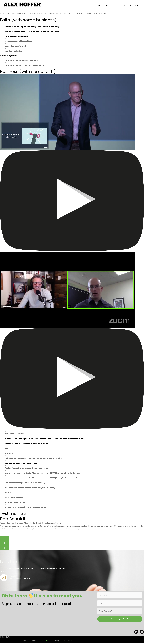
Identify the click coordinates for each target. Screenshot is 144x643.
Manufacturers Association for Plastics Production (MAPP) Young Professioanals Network (44, 478)
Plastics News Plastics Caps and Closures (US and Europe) (30, 488)
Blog (125, 6)
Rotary (8, 492)
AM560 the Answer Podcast (16, 434)
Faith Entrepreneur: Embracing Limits (21, 60)
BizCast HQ (9, 453)
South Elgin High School (15, 502)
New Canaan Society (14, 51)
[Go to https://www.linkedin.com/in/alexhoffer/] (136, 632)
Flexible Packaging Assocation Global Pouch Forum (27, 468)
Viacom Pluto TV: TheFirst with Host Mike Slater (25, 507)
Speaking (117, 6)
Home (100, 6)
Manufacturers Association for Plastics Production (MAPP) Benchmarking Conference (42, 473)
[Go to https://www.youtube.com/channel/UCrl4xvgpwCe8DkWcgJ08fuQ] (142, 632)
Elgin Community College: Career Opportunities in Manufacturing (33, 458)
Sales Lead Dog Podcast (15, 497)
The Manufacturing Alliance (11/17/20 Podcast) (25, 483)
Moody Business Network (15, 46)
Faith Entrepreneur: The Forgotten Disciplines (25, 65)
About (108, 6)
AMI (6, 448)
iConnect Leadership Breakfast (18, 41)
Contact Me (134, 6)
